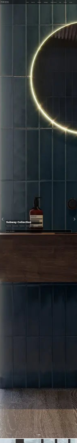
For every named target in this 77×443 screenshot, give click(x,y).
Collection (39, 2)
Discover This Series (10, 232)
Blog (60, 2)
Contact (70, 2)
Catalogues (46, 2)
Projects (65, 2)
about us (33, 2)
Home (27, 2)
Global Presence (54, 2)
